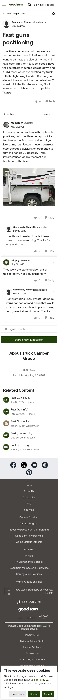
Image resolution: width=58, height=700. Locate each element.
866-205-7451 (31, 601)
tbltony (31, 437)
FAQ (29, 503)
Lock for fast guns (22, 445)
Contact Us (29, 497)
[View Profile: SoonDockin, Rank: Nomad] (6, 447)
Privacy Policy (32, 635)
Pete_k (30, 402)
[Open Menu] (53, 13)
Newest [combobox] (48, 114)
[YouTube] (34, 464)
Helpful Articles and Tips (29, 581)
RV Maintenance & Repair (29, 561)
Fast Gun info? (19, 409)
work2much (32, 425)
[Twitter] (24, 464)
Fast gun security (21, 433)
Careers (31, 618)
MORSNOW (17, 123)
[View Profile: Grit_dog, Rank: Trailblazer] (6, 262)
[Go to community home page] (16, 4)
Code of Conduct (29, 517)
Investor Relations (32, 647)
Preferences (17, 694)
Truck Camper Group (16, 13)
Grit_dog (15, 260)
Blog (20, 618)
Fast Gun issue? (20, 397)
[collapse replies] (29, 120)
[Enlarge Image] (29, 187)
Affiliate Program (29, 523)
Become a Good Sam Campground (29, 529)
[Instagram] (45, 464)
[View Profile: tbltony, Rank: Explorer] (6, 435)
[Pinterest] (29, 472)
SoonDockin (33, 449)
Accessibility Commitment (32, 659)
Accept (48, 694)
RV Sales (29, 549)
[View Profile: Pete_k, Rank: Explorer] (6, 400)
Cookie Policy (37, 679)
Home (29, 485)
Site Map (29, 509)
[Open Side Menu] (4, 4)
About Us (29, 491)
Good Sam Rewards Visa (29, 535)
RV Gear (29, 555)
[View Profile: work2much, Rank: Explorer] (6, 423)
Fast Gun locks (20, 421)
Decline (34, 694)
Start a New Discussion (29, 339)
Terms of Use (32, 653)
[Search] (30, 5)
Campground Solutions (29, 574)
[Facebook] (13, 464)
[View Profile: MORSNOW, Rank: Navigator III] (6, 125)
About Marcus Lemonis (29, 541)
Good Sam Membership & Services (29, 567)
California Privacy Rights (32, 641)
